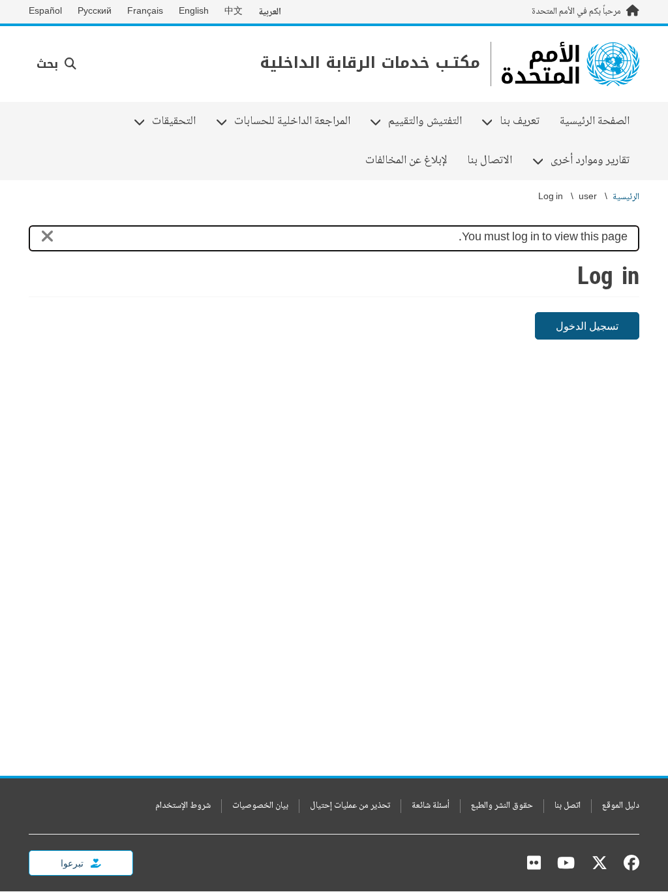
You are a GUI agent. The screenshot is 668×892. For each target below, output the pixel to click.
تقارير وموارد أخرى (595, 160)
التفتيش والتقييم (430, 121)
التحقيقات (178, 121)
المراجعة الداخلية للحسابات (297, 121)
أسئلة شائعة (430, 806)
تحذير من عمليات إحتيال (350, 806)
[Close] (47, 238)
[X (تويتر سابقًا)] (599, 862)
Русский (95, 12)
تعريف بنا (524, 121)
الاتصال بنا (489, 160)
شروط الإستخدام (183, 806)
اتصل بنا (567, 806)
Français (145, 12)
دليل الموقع (620, 806)
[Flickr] (534, 862)
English (194, 12)
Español (45, 12)
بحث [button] (49, 64)
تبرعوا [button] (73, 863)
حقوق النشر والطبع (502, 806)
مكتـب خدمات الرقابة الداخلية (370, 63)
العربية (269, 12)
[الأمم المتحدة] (570, 64)
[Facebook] (628, 862)
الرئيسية (626, 197)
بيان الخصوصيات (260, 806)
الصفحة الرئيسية (595, 121)
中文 (233, 12)
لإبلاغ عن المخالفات (406, 160)
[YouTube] (566, 862)
